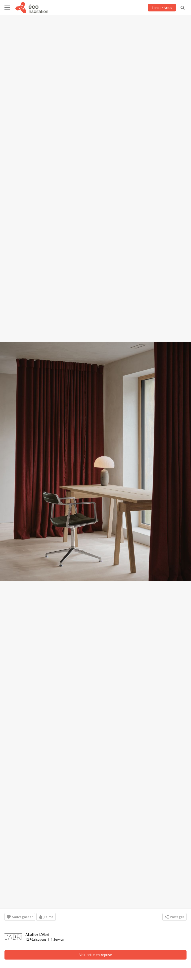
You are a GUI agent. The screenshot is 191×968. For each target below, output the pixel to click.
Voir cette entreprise (95, 954)
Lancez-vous (162, 7)
